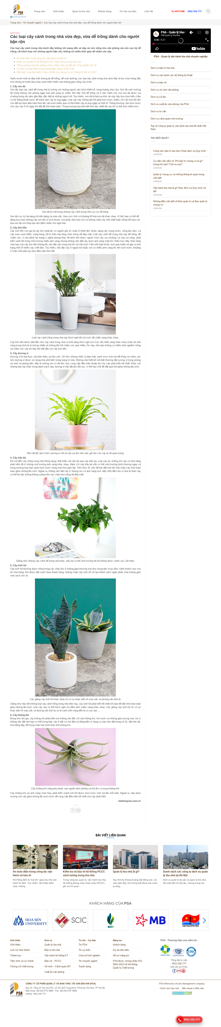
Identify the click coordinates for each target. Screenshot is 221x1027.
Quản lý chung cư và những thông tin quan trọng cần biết (178, 176)
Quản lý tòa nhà (81, 11)
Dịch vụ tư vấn (158, 111)
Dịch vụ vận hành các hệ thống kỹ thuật (171, 75)
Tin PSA (83, 944)
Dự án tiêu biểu (121, 950)
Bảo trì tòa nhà (52, 950)
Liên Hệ (148, 11)
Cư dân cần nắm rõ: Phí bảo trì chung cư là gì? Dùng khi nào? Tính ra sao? (178, 163)
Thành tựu (15, 955)
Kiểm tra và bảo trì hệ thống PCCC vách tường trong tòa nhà (49, 61)
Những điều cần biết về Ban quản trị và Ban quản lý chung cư (180, 203)
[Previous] (17, 920)
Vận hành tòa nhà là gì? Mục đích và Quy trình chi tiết (179, 189)
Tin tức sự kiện (128, 11)
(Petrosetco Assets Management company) (184, 983)
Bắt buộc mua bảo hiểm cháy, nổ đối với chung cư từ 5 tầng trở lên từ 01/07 (57, 72)
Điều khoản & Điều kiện (193, 988)
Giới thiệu (58, 11)
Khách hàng (104, 11)
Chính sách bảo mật (169, 988)
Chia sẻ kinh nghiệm (89, 955)
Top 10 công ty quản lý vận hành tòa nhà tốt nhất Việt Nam (178, 128)
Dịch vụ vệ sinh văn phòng (165, 89)
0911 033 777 (179, 963)
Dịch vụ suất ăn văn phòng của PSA (170, 104)
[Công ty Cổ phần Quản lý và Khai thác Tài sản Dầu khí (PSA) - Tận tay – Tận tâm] (18, 11)
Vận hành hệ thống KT (56, 955)
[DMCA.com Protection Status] (182, 992)
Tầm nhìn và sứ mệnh (22, 961)
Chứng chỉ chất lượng (21, 966)
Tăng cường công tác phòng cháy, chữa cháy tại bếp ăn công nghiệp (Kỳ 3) (56, 65)
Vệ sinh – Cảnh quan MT (57, 966)
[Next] (204, 920)
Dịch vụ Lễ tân (158, 97)
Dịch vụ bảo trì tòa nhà (162, 68)
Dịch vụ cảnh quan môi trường (167, 118)
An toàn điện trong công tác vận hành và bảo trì (41, 58)
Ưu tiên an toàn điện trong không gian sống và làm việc (46, 68)
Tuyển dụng (85, 966)
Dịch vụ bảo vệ (158, 82)
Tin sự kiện (84, 950)
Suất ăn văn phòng (54, 972)
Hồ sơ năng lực (121, 955)
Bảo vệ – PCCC (52, 961)
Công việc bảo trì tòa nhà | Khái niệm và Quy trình (179, 151)
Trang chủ (39, 11)
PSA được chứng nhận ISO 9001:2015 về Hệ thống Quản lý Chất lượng (127, 964)
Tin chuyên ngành (32, 22)
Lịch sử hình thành (20, 950)
